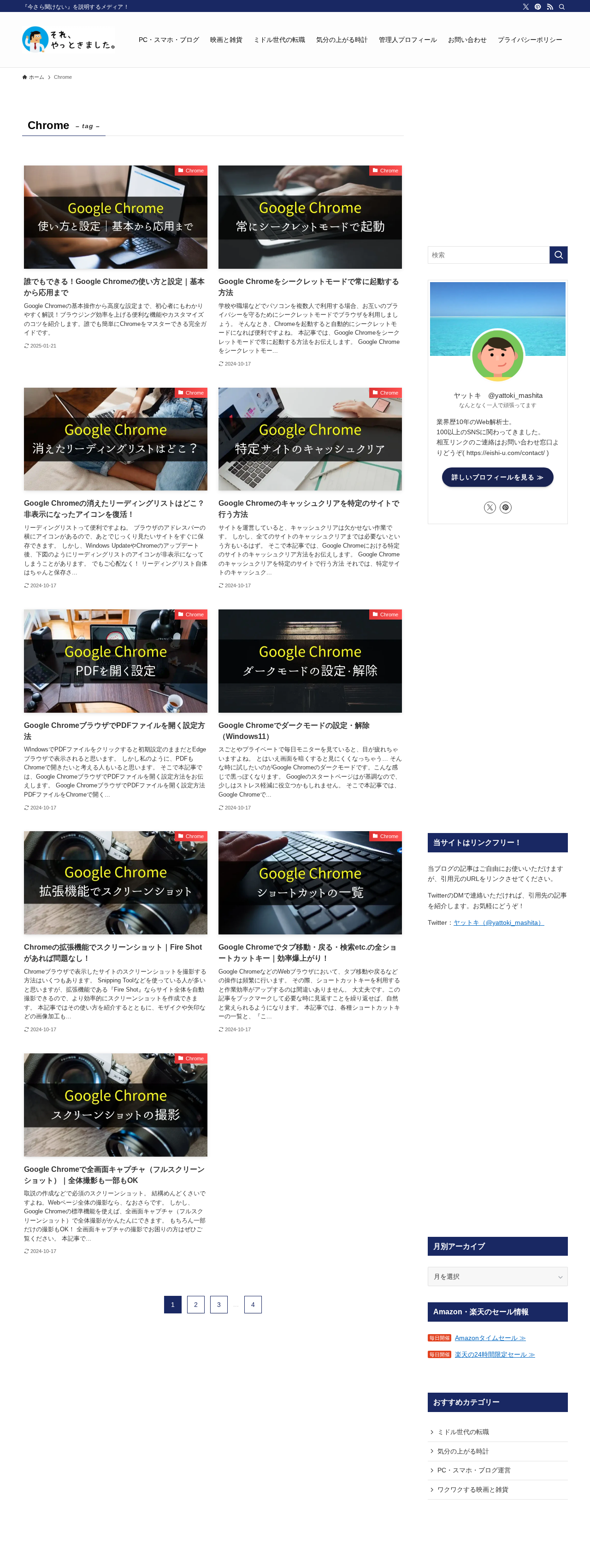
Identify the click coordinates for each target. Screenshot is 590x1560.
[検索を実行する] (558, 255)
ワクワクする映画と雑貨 (472, 1489)
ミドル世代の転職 (463, 1432)
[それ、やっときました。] (68, 39)
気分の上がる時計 (463, 1451)
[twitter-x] (526, 7)
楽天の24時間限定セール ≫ (495, 1354)
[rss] (550, 7)
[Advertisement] (498, 172)
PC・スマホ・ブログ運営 (474, 1470)
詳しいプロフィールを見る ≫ (498, 477)
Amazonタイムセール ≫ (490, 1337)
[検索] (562, 7)
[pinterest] (538, 7)
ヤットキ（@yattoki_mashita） (499, 922)
